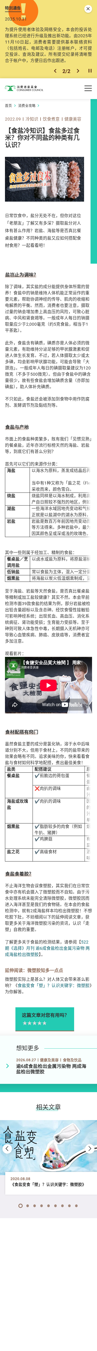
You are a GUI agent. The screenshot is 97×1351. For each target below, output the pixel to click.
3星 (34, 1023)
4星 (39, 1023)
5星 (44, 1023)
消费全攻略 (27, 105)
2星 (29, 1023)
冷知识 (32, 119)
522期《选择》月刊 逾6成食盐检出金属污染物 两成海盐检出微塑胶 (47, 948)
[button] (55, 71)
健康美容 (72, 119)
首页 (8, 105)
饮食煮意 (51, 119)
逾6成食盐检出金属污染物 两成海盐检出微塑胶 (51, 1069)
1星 (24, 1023)
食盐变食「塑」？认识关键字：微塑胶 (54, 985)
